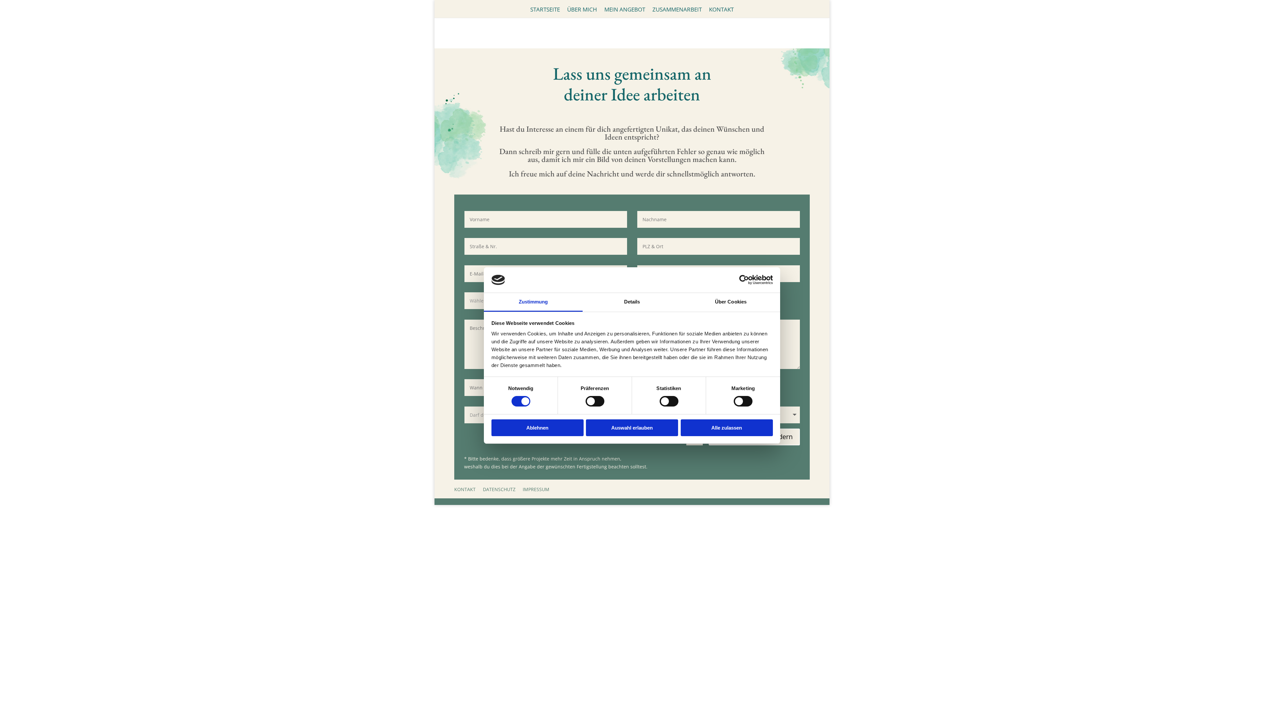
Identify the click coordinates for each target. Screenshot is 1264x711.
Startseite (545, 10)
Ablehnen (537, 428)
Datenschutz (499, 489)
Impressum (536, 489)
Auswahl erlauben (632, 428)
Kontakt (721, 10)
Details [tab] (632, 301)
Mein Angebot (624, 10)
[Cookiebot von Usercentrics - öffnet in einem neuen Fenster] (744, 280)
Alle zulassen (726, 428)
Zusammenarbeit (677, 10)
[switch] (595, 401)
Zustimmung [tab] (533, 301)
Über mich (582, 10)
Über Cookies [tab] (731, 301)
